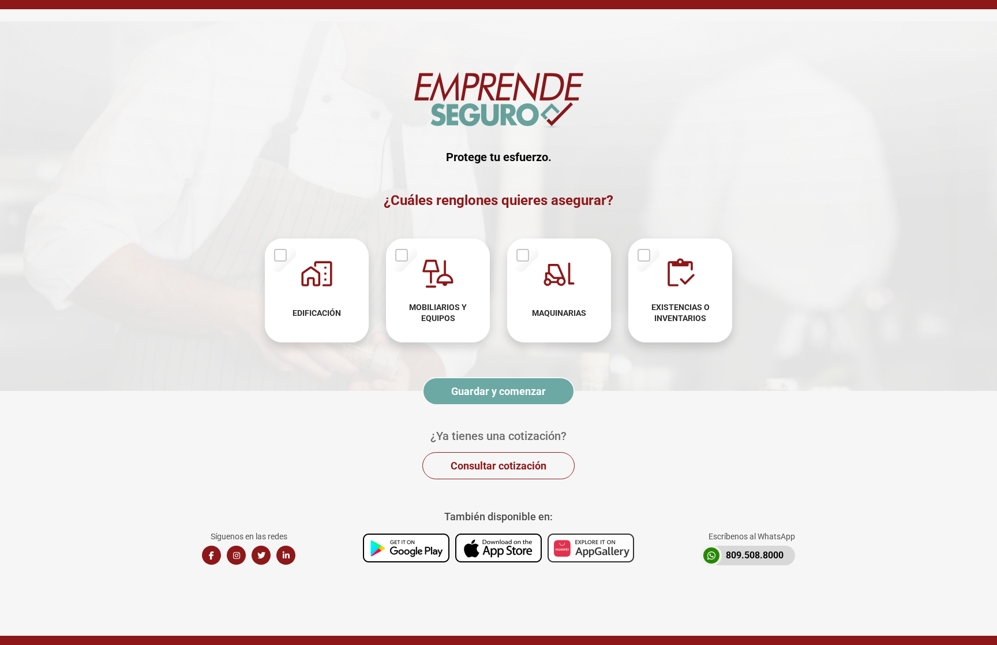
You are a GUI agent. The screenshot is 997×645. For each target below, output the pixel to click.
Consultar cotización (498, 466)
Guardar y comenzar (498, 391)
